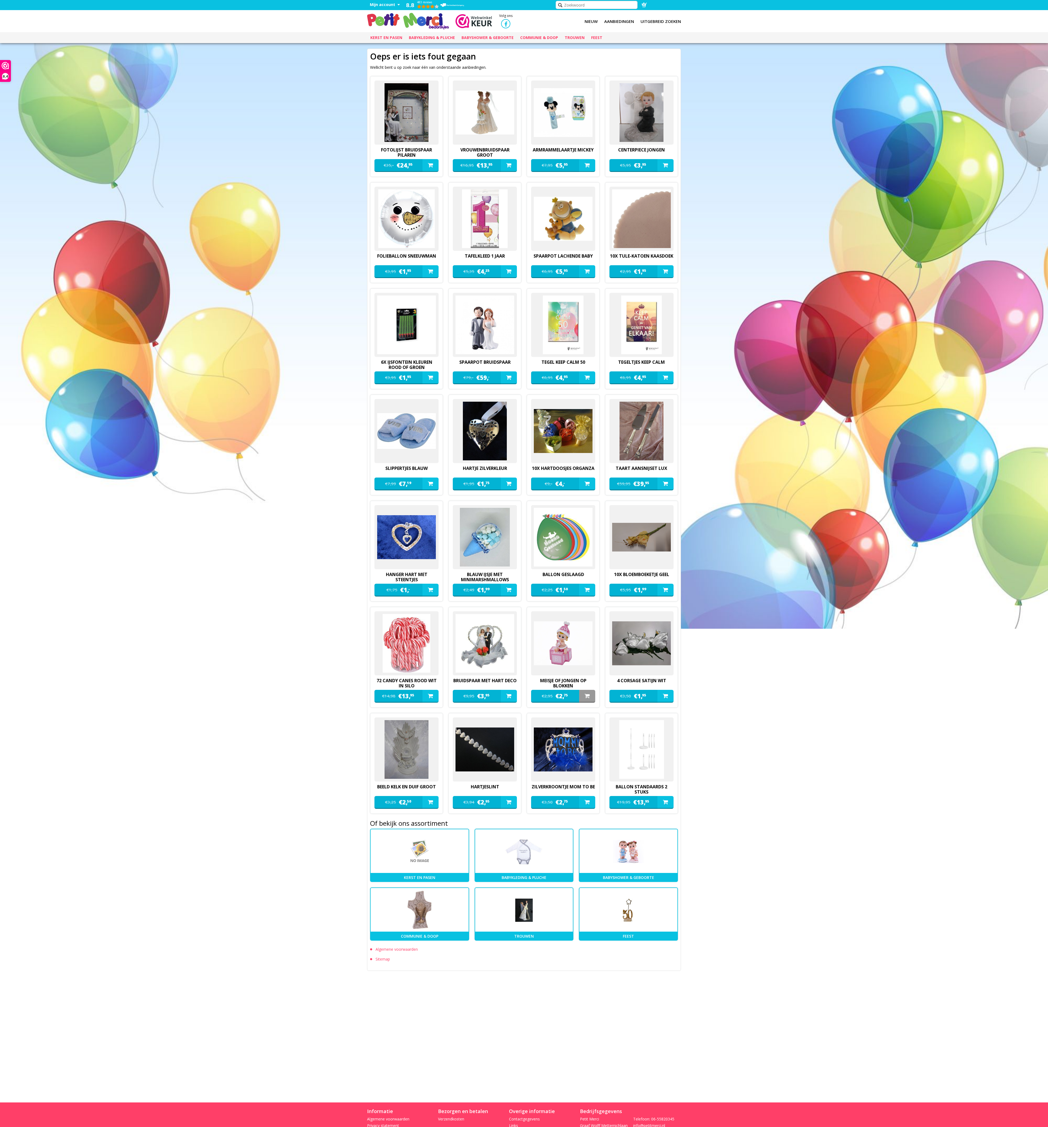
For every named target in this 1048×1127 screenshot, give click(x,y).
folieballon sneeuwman (406, 256)
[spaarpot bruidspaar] (485, 325)
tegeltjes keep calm (641, 362)
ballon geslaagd (563, 574)
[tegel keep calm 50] (563, 325)
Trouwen (524, 936)
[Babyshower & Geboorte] (628, 851)
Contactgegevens (524, 1119)
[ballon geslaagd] (563, 537)
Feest (628, 936)
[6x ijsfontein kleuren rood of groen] (406, 325)
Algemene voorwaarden (397, 949)
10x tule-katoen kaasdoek (641, 256)
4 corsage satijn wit (641, 681)
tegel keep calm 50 (563, 362)
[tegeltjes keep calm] (641, 325)
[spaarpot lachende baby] (563, 219)
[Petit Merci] (408, 20)
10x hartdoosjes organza (563, 468)
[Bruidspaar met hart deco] (485, 643)
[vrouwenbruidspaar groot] (485, 112)
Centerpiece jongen (641, 150)
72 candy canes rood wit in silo (407, 683)
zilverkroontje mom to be (563, 787)
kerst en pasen (419, 877)
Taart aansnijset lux (641, 468)
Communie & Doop (419, 936)
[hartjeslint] (485, 749)
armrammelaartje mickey (563, 150)
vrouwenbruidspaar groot (485, 152)
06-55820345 (662, 1119)
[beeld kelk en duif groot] (406, 749)
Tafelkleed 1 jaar (485, 256)
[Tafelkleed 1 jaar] (485, 219)
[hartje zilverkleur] (485, 431)
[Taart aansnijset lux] (641, 431)
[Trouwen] (524, 910)
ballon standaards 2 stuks (641, 789)
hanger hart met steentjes (406, 577)
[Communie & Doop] (420, 910)
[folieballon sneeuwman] (406, 219)
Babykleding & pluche (524, 877)
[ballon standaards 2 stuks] (641, 749)
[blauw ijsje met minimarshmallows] (485, 537)
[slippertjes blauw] (406, 431)
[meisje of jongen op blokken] (563, 643)
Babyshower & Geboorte (628, 877)
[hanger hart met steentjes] (406, 537)
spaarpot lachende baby (563, 256)
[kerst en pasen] (420, 851)
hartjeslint (485, 787)
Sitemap (383, 959)
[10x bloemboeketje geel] (641, 537)
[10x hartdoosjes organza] (563, 431)
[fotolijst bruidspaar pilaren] (406, 112)
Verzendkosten (451, 1119)
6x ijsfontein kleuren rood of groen (406, 364)
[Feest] (628, 910)
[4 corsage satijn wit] (641, 643)
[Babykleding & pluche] (524, 851)
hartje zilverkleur (485, 468)
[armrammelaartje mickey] (563, 112)
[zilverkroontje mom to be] (563, 749)
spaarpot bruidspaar (485, 362)
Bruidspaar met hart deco (485, 681)
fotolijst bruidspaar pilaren (406, 152)
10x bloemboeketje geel (641, 574)
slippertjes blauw (406, 468)
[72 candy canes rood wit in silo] (406, 643)
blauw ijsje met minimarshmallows (485, 577)
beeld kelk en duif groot (406, 787)
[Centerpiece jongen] (641, 112)
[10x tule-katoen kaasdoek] (641, 219)
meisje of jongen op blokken (563, 683)
